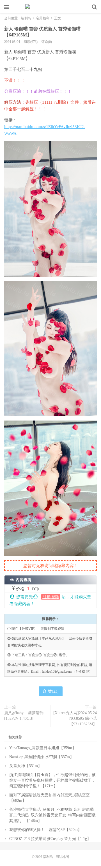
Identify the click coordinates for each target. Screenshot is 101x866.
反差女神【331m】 (25, 766)
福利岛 (50, 7)
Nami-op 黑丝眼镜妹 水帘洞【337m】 (41, 757)
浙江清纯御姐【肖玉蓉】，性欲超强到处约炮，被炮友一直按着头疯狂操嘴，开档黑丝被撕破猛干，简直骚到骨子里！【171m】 (52, 780)
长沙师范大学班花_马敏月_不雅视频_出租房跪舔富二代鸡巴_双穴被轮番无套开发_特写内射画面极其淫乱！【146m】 (52, 815)
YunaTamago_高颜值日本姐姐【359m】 (42, 748)
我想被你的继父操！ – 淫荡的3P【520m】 (45, 830)
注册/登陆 (50, 597)
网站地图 (62, 857)
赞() (53, 691)
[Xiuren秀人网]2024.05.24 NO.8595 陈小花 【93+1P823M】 (75, 718)
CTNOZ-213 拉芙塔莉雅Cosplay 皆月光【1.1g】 (50, 839)
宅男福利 (42, 18)
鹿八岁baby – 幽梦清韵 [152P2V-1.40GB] (23, 716)
